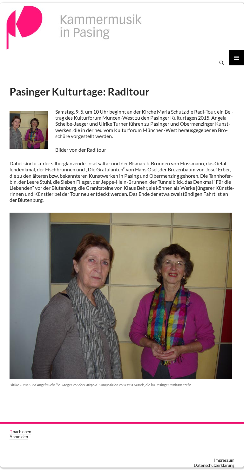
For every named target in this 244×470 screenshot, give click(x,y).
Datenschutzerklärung (214, 465)
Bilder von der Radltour (80, 150)
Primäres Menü (236, 57)
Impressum (224, 460)
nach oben (22, 431)
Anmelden (19, 436)
